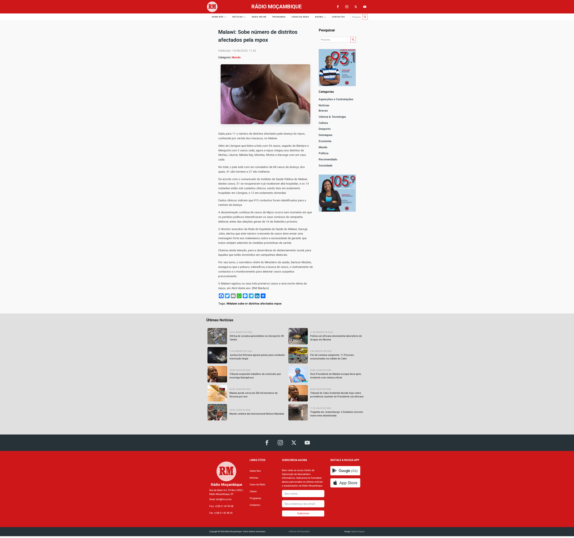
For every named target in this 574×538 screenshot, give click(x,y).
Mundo (236, 57)
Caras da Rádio (300, 17)
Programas (279, 17)
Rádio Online (259, 17)
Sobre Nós (255, 470)
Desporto (325, 129)
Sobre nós (217, 17)
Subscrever (303, 513)
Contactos (338, 17)
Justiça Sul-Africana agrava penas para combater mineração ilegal (257, 357)
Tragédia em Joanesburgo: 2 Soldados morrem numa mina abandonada (336, 414)
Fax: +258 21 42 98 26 (221, 513)
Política (323, 153)
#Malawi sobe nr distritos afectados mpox (254, 303)
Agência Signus (358, 531)
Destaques (325, 135)
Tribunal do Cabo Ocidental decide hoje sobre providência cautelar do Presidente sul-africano (337, 395)
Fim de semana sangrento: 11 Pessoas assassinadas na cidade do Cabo (332, 357)
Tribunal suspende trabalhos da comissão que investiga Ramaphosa (255, 376)
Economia (325, 141)
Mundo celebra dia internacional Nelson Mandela (256, 413)
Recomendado (328, 159)
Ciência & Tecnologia (332, 116)
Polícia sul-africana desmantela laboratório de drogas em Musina (336, 338)
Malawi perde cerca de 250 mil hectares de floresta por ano (253, 395)
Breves (323, 110)
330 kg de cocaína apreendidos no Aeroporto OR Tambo (256, 338)
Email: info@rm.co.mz (220, 499)
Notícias (237, 17)
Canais (253, 491)
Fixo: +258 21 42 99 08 (221, 506)
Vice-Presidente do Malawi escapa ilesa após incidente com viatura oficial (335, 376)
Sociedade (325, 165)
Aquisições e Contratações (336, 99)
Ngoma (319, 17)
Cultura (323, 123)
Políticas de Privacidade (299, 531)
